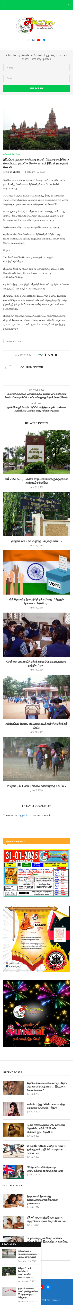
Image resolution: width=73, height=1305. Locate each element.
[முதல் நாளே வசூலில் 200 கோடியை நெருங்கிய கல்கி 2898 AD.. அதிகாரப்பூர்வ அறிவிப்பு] (13, 1130)
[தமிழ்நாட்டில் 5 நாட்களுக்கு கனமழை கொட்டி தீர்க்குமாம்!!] (9, 1253)
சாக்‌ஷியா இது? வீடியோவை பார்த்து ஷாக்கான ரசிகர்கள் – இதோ (46, 1106)
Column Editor (13, 171)
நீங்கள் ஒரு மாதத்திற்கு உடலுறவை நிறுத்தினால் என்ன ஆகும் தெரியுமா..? (47, 1219)
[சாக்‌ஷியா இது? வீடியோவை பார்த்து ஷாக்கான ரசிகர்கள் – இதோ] (13, 1109)
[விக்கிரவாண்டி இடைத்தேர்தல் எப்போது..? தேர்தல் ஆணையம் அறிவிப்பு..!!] (36, 572)
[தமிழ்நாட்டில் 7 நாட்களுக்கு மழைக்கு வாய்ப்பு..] (36, 514)
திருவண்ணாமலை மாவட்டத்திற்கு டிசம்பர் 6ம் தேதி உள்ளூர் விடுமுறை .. (28, 1293)
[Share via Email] (56, 354)
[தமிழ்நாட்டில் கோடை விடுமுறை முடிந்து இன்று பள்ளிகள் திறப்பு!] (36, 697)
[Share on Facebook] (45, 354)
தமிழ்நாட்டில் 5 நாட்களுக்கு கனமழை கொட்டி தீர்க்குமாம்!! (28, 1253)
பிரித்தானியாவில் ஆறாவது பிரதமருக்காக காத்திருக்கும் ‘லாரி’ (45, 1168)
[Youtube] (38, 40)
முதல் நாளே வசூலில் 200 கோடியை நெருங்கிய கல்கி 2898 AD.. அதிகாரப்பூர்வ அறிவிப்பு (46, 1128)
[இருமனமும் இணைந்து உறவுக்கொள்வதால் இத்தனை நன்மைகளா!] (13, 1201)
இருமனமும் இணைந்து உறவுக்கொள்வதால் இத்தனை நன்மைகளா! (42, 1200)
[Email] (44, 40)
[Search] (69, 5)
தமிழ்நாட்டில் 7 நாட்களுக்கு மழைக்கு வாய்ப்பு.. (36, 541)
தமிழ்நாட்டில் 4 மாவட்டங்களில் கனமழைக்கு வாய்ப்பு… (36, 785)
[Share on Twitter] (49, 354)
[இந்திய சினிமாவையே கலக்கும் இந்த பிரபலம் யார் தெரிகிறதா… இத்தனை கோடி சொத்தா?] (13, 1088)
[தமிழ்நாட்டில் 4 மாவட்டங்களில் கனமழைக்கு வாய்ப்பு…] (36, 759)
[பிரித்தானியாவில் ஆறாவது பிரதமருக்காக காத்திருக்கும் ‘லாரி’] (13, 1172)
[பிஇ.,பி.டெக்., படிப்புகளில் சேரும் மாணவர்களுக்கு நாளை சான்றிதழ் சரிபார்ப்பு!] (36, 452)
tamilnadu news (14, 341)
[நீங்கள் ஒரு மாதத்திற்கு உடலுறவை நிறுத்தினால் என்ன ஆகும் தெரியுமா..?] (13, 1222)
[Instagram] (33, 40)
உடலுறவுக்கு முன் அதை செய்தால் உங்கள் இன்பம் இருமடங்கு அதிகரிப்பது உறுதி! (47, 1241)
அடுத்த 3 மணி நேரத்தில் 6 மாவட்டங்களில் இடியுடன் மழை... (25, 1272)
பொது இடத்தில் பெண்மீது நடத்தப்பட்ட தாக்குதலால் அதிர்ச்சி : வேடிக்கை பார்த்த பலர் (47, 1149)
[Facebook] (29, 40)
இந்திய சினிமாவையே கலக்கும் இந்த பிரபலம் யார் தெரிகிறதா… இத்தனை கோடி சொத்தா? (47, 1086)
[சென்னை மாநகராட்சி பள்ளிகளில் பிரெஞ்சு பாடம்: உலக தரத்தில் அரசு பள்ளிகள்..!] (36, 635)
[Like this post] (41, 354)
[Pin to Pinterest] (52, 354)
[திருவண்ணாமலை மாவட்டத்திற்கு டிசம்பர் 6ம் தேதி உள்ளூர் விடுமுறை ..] (9, 1291)
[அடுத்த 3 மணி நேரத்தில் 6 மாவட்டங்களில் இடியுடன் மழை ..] (9, 1271)
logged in (23, 815)
